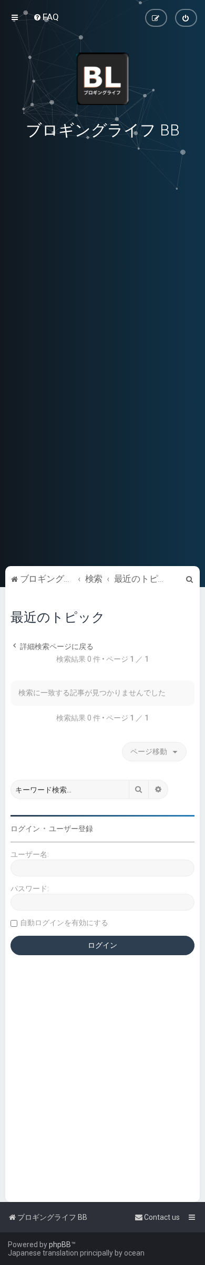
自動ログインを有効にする (64, 922)
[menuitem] (46, 17)
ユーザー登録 (71, 828)
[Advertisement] (102, 491)
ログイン (25, 828)
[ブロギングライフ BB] (102, 79)
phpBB (60, 1244)
